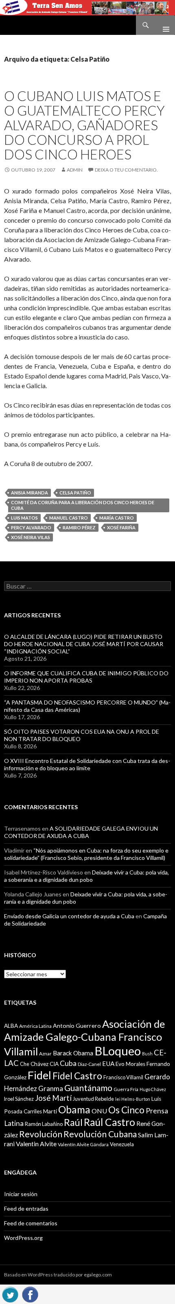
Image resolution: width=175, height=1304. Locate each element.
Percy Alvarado (31, 527)
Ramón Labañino (44, 1124)
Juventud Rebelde (93, 1099)
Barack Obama (73, 1053)
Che (24, 1064)
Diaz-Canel (89, 1064)
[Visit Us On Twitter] (10, 1293)
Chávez (39, 1064)
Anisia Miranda (29, 492)
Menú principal (163, 25)
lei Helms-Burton (132, 1099)
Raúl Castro (109, 1122)
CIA (54, 1064)
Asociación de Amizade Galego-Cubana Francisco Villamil (84, 1038)
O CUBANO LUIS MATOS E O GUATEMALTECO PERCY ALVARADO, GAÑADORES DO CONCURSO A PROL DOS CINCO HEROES (84, 125)
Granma (50, 1088)
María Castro (116, 517)
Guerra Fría (126, 1089)
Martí (50, 1111)
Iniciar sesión (20, 1193)
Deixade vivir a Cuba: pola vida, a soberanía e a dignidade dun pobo (86, 876)
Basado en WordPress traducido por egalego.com (58, 1275)
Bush (147, 1053)
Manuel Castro (68, 517)
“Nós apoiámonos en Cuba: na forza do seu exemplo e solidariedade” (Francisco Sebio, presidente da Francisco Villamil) (86, 854)
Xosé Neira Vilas (30, 537)
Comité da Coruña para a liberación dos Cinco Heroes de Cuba (82, 505)
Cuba (68, 1063)
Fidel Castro (77, 1075)
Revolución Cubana (100, 1134)
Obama (74, 1109)
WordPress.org (23, 1237)
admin (75, 170)
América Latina (35, 1026)
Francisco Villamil (123, 1077)
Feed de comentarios (30, 1223)
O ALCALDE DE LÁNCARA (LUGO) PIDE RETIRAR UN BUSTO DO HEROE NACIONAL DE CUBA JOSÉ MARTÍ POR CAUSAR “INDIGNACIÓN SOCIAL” (83, 644)
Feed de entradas (26, 1208)
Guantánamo (88, 1088)
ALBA (11, 1026)
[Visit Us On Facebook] (30, 1293)
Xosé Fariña (121, 527)
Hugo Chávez (153, 1089)
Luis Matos (24, 517)
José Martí (53, 1097)
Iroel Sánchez (19, 1099)
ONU (99, 1111)
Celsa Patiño (75, 492)
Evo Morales (130, 1064)
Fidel (39, 1075)
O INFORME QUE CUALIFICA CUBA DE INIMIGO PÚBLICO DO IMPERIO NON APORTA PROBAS (86, 677)
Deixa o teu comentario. (126, 170)
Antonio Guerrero (77, 1025)
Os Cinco (126, 1109)
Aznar (45, 1054)
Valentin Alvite (36, 1143)
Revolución (40, 1134)
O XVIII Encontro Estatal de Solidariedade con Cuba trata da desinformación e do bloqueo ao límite (87, 764)
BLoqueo (117, 1051)
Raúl (73, 1122)
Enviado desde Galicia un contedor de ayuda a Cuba (69, 916)
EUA (108, 1063)
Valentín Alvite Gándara (83, 1144)
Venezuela (122, 1144)
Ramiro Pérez (79, 527)
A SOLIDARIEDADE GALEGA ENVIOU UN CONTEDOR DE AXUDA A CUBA (81, 832)
